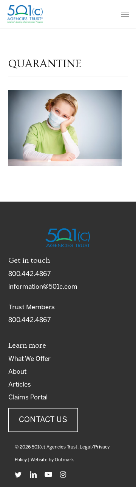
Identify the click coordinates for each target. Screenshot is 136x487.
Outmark (64, 460)
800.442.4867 (29, 274)
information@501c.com (42, 287)
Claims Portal (28, 398)
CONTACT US (43, 420)
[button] (125, 14)
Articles (19, 385)
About (17, 372)
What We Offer (29, 359)
